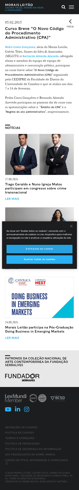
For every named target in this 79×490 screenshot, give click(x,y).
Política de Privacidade (22, 443)
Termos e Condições (19, 438)
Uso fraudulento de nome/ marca (30, 454)
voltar (70, 26)
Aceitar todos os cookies (39, 259)
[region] (39, 245)
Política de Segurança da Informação (33, 449)
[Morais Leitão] (24, 7)
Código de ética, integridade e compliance (36, 460)
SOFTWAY (62, 481)
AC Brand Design (28, 481)
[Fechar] (71, 226)
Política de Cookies (19, 432)
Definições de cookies (21, 427)
